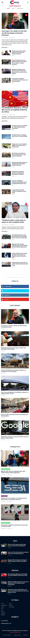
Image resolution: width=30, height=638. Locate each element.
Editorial (3, 614)
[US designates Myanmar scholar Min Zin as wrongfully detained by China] (15, 99)
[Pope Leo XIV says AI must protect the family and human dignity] (15, 405)
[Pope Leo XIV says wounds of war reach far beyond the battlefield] (4, 546)
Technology (11, 606)
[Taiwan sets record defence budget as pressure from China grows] (6, 146)
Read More (4, 47)
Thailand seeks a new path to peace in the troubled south (14, 221)
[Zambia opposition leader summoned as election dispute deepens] (6, 53)
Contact (25, 635)
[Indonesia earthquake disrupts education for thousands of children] (6, 174)
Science (10, 605)
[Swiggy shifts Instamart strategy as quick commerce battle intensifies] (4, 562)
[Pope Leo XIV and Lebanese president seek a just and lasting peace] (4, 554)
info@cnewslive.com (6, 623)
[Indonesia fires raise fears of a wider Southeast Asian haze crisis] (6, 265)
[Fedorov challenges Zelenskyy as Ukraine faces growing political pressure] (6, 183)
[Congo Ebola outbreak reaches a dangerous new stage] (6, 192)
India (2, 608)
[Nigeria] (6, 247)
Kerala (2, 606)
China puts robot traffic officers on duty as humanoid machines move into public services (18, 591)
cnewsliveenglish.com (15, 632)
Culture (2, 611)
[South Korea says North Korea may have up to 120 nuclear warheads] (6, 156)
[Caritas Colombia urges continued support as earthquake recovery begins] (15, 361)
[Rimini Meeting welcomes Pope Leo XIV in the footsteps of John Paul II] (15, 338)
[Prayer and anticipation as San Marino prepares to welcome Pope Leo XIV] (15, 383)
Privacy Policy (17, 635)
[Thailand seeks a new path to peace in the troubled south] (15, 210)
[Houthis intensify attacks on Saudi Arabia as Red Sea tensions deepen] (6, 165)
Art (1, 610)
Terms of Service (7, 635)
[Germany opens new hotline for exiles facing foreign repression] (6, 128)
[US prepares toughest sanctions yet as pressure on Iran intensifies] (6, 81)
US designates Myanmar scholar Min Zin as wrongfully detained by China (15, 110)
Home (8, 8)
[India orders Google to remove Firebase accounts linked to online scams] (15, 427)
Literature (3, 613)
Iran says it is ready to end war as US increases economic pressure (14, 33)
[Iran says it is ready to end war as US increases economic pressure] (15, 21)
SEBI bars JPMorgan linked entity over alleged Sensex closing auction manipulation (18, 583)
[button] (4, 2)
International (4, 605)
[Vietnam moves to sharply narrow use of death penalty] (6, 137)
